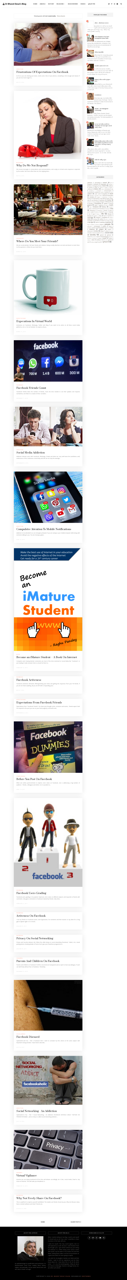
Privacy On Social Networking (34, 938)
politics (104, 226)
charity (110, 187)
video (92, 240)
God (111, 203)
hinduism (96, 207)
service (94, 232)
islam (110, 210)
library (98, 214)
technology (104, 236)
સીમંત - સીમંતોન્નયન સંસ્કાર (102, 23)
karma (101, 212)
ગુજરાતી (105, 242)
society (93, 235)
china (102, 189)
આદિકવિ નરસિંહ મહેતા (100, 159)
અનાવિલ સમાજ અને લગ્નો (101, 66)
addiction (19, 69)
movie (106, 219)
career (95, 187)
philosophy (89, 226)
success (93, 236)
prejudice (89, 227)
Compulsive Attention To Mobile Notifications (43, 529)
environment (104, 197)
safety (106, 231)
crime (111, 192)
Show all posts (61, 16)
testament (95, 238)
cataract (101, 187)
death (111, 194)
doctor (104, 195)
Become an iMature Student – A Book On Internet (46, 657)
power (110, 226)
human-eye (95, 208)
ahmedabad (98, 182)
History (51, 4)
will (106, 239)
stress (88, 236)
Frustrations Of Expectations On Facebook (42, 72)
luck (105, 215)
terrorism (89, 238)
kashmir (106, 211)
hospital (110, 206)
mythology (90, 220)
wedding (98, 240)
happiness (101, 205)
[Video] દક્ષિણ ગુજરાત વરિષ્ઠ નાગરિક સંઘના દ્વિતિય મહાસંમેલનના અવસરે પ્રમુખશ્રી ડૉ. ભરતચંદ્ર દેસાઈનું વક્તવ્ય (104, 143)
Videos (83, 4)
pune (107, 227)
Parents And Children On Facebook (37, 961)
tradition (99, 238)
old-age (90, 222)
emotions (92, 197)
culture (89, 194)
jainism (88, 211)
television (110, 236)
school (111, 231)
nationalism (97, 220)
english (98, 197)
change (106, 187)
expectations (21, 318)
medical (98, 217)
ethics (110, 197)
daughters (105, 193)
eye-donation (95, 200)
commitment (98, 190)
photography (97, 226)
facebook (19, 385)
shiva (99, 232)
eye (102, 198)
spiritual (109, 235)
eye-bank (107, 198)
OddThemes (86, 1276)
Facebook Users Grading (31, 893)
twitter (110, 238)
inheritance (92, 210)
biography (103, 184)
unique (88, 239)
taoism (98, 236)
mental (110, 217)
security (89, 232)
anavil (105, 182)
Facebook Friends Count (31, 388)
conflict (101, 192)
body (100, 186)
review (96, 231)
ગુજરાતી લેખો (91, 4)
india (111, 208)
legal (93, 214)
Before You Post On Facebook (34, 779)
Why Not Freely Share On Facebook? (39, 1198)
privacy (94, 227)
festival (93, 201)
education (110, 195)
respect (109, 229)
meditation (105, 217)
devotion (97, 195)
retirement (89, 231)
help (90, 206)
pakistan (102, 222)
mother (101, 219)
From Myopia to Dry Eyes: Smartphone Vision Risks (102, 37)
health (111, 205)
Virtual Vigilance (26, 1175)
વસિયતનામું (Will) (99, 52)
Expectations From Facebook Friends (39, 702)
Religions (60, 4)
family (109, 200)
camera (90, 187)
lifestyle (110, 214)
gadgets (106, 203)
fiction (97, 201)
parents (108, 222)
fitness (108, 201)
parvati (97, 224)
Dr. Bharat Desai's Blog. (61, 1276)
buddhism (110, 186)
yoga (96, 242)
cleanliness (91, 190)
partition (92, 224)
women (110, 240)
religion (101, 229)
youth (99, 242)
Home (35, 4)
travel (104, 238)
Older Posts (75, 1222)
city (112, 189)
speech (102, 235)
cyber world (20, 776)
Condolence (98, 95)
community (90, 192)
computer (96, 192)
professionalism (101, 227)
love (100, 215)
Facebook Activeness (28, 680)
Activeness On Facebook (31, 916)
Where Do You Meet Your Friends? (37, 241)
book (18, 654)
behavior (96, 184)
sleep (103, 232)
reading (111, 227)
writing (92, 242)
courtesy (106, 192)
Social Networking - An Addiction (36, 1111)
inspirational (99, 210)
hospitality (89, 208)
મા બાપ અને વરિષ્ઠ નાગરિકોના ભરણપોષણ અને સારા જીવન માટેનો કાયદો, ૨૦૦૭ (103, 125)
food (112, 201)
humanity (102, 208)
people (107, 224)
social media (20, 1034)
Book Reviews (73, 4)
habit (95, 205)
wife (103, 240)
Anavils (43, 4)
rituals (102, 231)
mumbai (110, 219)
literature (89, 215)
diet (100, 195)
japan (92, 212)
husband (107, 208)
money (95, 219)
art (111, 182)
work (88, 242)
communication (107, 190)
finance (103, 201)
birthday (110, 184)
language (111, 212)
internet (19, 1172)
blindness (89, 186)
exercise (89, 198)
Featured (89, 201)
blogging (19, 162)
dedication (92, 195)
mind (88, 219)
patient (101, 224)
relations (92, 229)
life (102, 214)
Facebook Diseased (28, 1037)
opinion (97, 222)
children (19, 958)
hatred (106, 205)
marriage (90, 217)
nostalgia (107, 220)
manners (110, 215)
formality (91, 203)
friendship (20, 238)
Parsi (88, 224)
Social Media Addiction (30, 452)
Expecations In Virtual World (34, 321)
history (104, 207)
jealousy (97, 211)
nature (102, 220)
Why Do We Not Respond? (32, 165)
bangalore (89, 184)
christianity (107, 189)
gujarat (89, 205)
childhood (89, 189)
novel (111, 220)
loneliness (95, 215)
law (89, 214)
